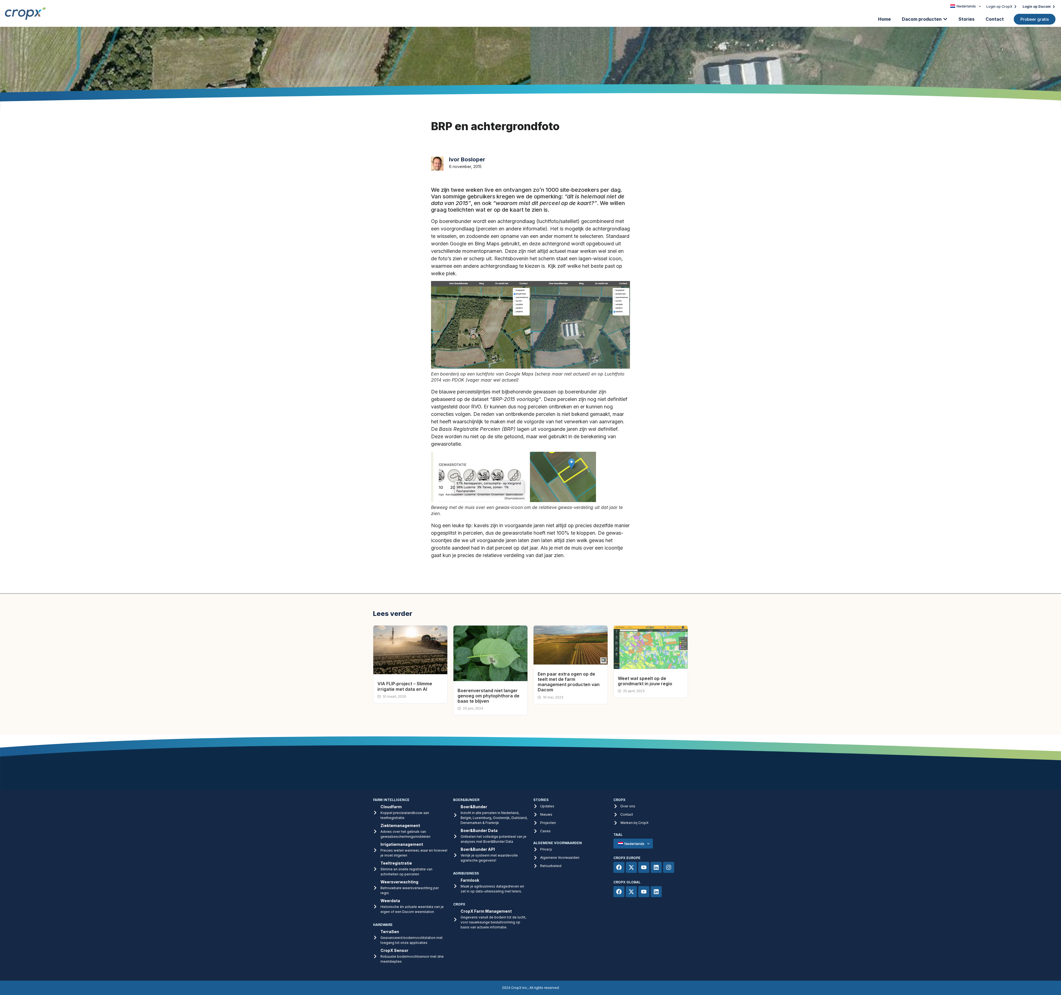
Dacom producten (922, 19)
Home (884, 19)
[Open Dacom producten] (945, 19)
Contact (995, 19)
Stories (966, 19)
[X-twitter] (631, 867)
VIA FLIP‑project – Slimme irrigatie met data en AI (404, 686)
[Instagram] (668, 867)
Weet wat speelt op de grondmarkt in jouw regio (645, 681)
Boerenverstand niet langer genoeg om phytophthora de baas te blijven (488, 696)
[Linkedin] (656, 867)
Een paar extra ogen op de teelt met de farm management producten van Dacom (569, 682)
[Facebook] (618, 867)
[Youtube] (643, 867)
